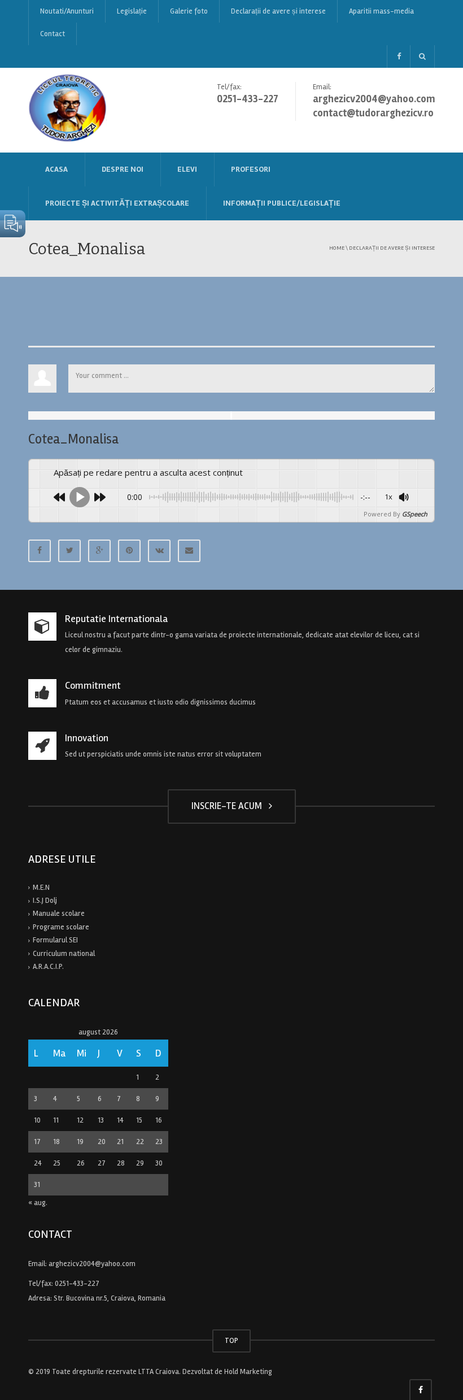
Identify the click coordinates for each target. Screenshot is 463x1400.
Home (336, 247)
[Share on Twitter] (69, 551)
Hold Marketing (248, 1371)
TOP (231, 1340)
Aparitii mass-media (381, 11)
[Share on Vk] (159, 551)
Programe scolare (61, 927)
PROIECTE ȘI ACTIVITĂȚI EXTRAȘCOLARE (117, 203)
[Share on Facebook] (39, 551)
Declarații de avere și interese (278, 11)
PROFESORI (250, 169)
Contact (52, 33)
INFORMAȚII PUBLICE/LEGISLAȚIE (281, 203)
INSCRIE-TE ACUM (229, 806)
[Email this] (189, 551)
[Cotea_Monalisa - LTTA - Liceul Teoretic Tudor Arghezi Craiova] (68, 109)
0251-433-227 (77, 1283)
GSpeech (414, 514)
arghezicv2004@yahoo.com (92, 1263)
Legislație (132, 11)
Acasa (56, 169)
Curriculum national (64, 953)
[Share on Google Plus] (99, 551)
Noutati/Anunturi (67, 11)
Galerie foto (189, 11)
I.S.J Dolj (45, 900)
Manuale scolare (59, 913)
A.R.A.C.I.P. (48, 966)
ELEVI (187, 169)
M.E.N (41, 887)
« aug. (37, 1202)
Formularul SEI (55, 940)
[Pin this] (129, 551)
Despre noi (122, 169)
